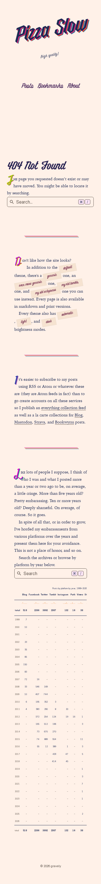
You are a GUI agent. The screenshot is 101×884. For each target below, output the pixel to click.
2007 (17, 679)
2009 (17, 694)
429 (54, 754)
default (67, 268)
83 (26, 672)
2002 (17, 642)
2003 (17, 649)
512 (46, 724)
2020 (17, 776)
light (24, 322)
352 (46, 702)
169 (46, 686)
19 (67, 717)
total (17, 610)
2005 (17, 664)
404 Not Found (36, 166)
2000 (17, 627)
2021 (17, 784)
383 (37, 709)
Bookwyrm (64, 422)
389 (54, 746)
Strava (39, 422)
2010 (17, 702)
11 (81, 739)
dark (49, 322)
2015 (17, 739)
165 (37, 724)
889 (46, 739)
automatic (67, 314)
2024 (17, 806)
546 (37, 686)
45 (67, 761)
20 (67, 709)
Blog (78, 415)
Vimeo (80, 594)
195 (37, 702)
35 (26, 649)
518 (25, 610)
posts (27, 86)
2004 (17, 657)
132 (66, 610)
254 (46, 717)
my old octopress (45, 292)
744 (45, 694)
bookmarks (50, 86)
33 (26, 686)
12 (46, 746)
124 (54, 717)
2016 (17, 746)
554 (54, 739)
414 (54, 761)
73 (38, 731)
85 (26, 657)
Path (72, 594)
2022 (17, 791)
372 (37, 717)
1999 (17, 619)
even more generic (30, 284)
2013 (17, 724)
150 (25, 664)
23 (26, 642)
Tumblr (52, 594)
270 (54, 731)
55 (38, 746)
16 (73, 610)
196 (54, 724)
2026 (17, 821)
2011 (17, 709)
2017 (17, 754)
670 (46, 731)
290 (46, 709)
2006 (17, 672)
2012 (17, 717)
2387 (53, 610)
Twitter (44, 594)
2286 (36, 610)
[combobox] (50, 202)
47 (66, 754)
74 (37, 739)
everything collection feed (63, 407)
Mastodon (23, 422)
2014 (17, 731)
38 (82, 610)
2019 (17, 769)
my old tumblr (70, 284)
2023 (17, 799)
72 (25, 679)
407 (37, 694)
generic (52, 276)
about (73, 86)
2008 (17, 686)
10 (25, 627)
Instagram (63, 594)
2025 (17, 814)
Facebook (34, 594)
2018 (17, 761)
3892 (45, 610)
